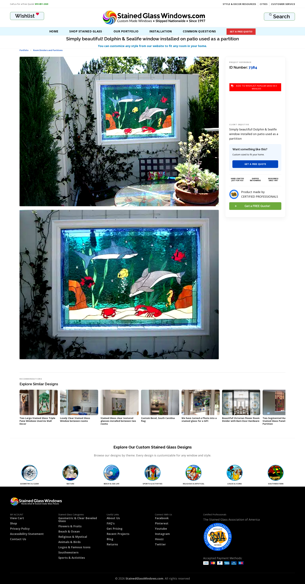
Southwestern (68, 552)
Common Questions (199, 31)
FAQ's (111, 523)
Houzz (159, 539)
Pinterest (161, 523)
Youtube (161, 528)
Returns (112, 544)
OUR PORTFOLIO (126, 31)
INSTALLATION (160, 31)
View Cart (17, 518)
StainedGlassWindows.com (144, 578)
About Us (113, 518)
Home (53, 31)
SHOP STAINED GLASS (85, 31)
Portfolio (24, 50)
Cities (264, 4)
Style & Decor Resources (239, 4)
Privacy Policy (20, 528)
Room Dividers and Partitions (48, 50)
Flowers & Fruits (69, 526)
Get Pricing (114, 528)
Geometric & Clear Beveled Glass (77, 519)
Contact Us (18, 539)
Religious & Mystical (72, 537)
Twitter (160, 544)
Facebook (162, 518)
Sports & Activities (71, 558)
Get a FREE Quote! (241, 31)
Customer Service (283, 4)
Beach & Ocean (69, 531)
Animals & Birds (69, 542)
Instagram (162, 534)
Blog (110, 539)
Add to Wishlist (256, 85)
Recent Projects (118, 534)
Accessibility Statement (27, 534)
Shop (13, 523)
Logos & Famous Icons (74, 547)
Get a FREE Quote (255, 164)
